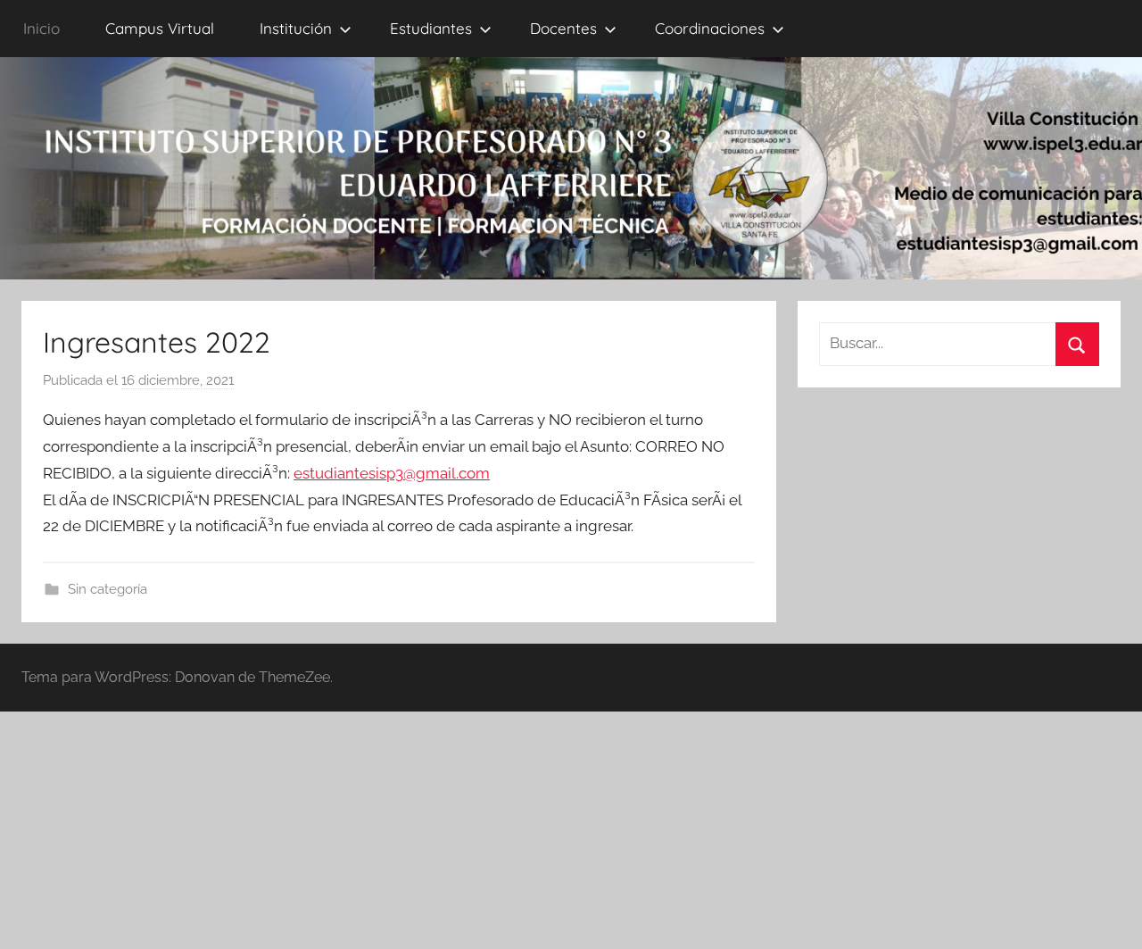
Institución (296, 28)
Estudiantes (431, 28)
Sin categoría (107, 589)
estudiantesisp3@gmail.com (392, 473)
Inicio (41, 28)
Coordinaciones (710, 28)
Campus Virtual (159, 28)
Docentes (563, 28)
